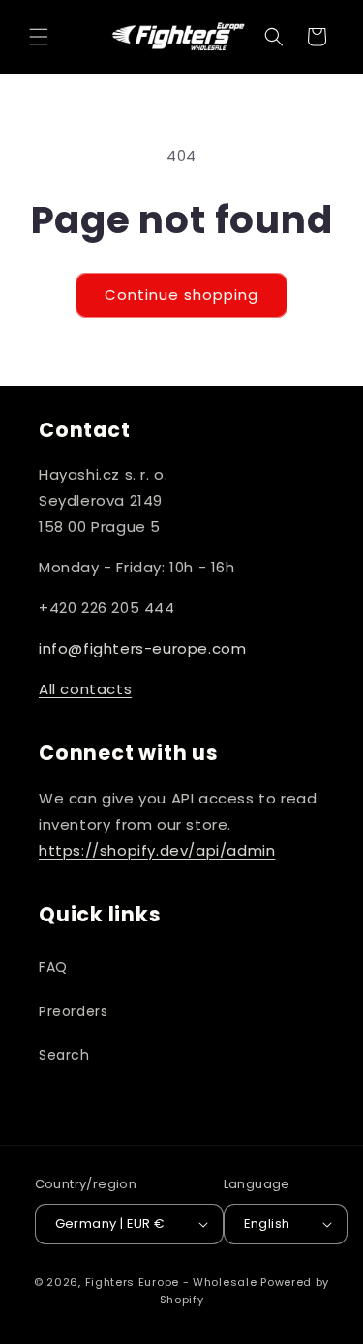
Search (64, 1055)
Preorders (73, 1011)
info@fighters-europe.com (142, 648)
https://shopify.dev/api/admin (157, 850)
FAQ (53, 967)
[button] (38, 36)
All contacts (85, 689)
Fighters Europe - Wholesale (171, 1282)
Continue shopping (181, 294)
